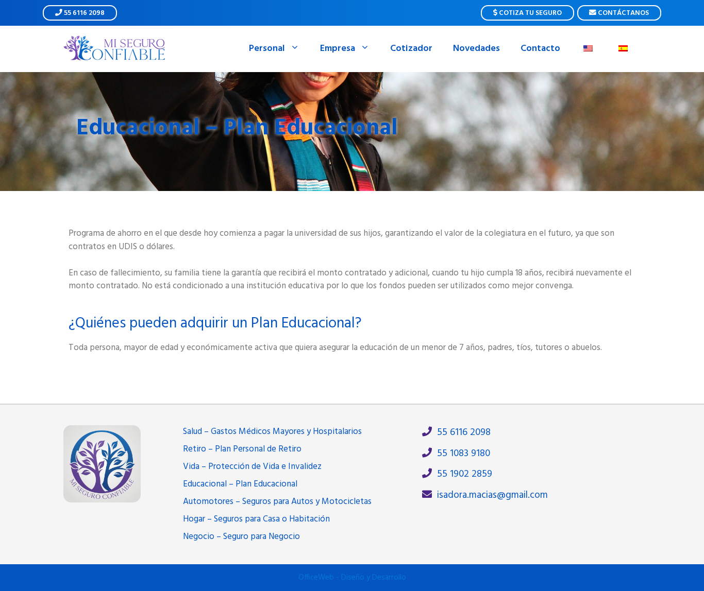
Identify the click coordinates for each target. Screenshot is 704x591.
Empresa (337, 48)
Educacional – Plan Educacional (240, 484)
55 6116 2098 (83, 13)
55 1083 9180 (461, 453)
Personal (267, 48)
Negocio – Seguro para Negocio (241, 537)
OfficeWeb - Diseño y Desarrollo (352, 577)
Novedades (476, 48)
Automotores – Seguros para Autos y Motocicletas (277, 502)
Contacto (540, 48)
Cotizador (411, 48)
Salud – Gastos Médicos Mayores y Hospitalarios (272, 432)
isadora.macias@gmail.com (490, 495)
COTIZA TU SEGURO (529, 13)
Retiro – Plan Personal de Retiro (242, 449)
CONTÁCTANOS (622, 13)
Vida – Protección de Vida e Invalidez (252, 467)
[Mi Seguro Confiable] (114, 49)
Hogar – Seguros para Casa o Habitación (256, 519)
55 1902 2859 (462, 474)
